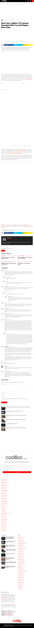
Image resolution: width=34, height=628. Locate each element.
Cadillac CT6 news (16, 225)
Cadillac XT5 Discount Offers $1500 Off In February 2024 (8, 264)
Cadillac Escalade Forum (4, 501)
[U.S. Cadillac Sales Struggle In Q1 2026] (3, 426)
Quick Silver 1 (7, 346)
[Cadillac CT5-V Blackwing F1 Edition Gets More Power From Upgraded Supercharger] (3, 409)
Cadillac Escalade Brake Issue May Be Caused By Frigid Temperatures (11, 562)
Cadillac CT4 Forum (3, 483)
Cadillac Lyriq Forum (3, 508)
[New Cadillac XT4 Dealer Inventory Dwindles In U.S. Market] (3, 414)
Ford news (6, 615)
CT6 (29, 47)
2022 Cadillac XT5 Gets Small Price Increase (24, 264)
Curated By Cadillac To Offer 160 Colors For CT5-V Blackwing (25, 258)
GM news (6, 612)
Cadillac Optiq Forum (4, 511)
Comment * (3, 384)
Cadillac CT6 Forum (3, 493)
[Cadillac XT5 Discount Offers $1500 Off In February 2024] (8, 261)
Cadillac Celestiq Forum (4, 482)
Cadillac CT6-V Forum (4, 495)
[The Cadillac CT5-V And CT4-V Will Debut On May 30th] (8, 255)
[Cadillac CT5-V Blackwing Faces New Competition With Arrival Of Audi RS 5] (3, 568)
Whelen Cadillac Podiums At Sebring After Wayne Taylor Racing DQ (16, 427)
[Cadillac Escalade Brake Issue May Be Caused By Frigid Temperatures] (3, 564)
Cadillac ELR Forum (3, 500)
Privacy (13, 626)
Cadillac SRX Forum (3, 514)
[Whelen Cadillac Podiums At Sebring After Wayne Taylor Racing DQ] (3, 430)
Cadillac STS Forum (3, 516)
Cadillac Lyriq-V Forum (4, 509)
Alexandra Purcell (5, 20)
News (2, 626)
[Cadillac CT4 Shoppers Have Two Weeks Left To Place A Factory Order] (3, 418)
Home (2, 4)
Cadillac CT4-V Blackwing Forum (5, 485)
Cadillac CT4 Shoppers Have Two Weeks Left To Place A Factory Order (16, 415)
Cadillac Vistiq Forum (3, 521)
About (7, 626)
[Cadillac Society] (4, 2)
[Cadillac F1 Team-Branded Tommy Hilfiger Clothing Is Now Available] (3, 422)
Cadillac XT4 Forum (3, 526)
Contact (10, 626)
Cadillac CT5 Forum (3, 488)
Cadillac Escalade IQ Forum (4, 503)
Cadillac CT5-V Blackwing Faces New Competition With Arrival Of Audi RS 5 (11, 567)
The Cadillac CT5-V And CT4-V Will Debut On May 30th (7, 258)
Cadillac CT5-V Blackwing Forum (5, 490)
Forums (5, 626)
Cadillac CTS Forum (3, 496)
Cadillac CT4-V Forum (4, 487)
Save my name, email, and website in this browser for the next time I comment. (14, 398)
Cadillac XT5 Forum (3, 527)
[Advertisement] (17, 12)
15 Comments (19, 20)
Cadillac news (3, 598)
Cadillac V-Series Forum (4, 519)
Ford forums (11, 615)
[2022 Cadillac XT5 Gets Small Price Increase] (25, 261)
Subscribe (2, 225)
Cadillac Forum (3, 506)
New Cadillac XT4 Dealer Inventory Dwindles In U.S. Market (14, 411)
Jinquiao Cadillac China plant (21, 150)
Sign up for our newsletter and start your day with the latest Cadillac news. (17, 462)
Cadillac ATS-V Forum (4, 480)
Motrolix (12, 604)
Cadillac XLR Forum (3, 522)
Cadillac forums (26, 226)
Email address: (3, 248)
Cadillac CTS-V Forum (4, 498)
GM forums (11, 612)
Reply (5, 275)
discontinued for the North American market (14, 153)
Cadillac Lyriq (30, 79)
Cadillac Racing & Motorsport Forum (5, 513)
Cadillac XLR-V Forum (4, 524)
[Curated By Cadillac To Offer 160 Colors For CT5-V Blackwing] (25, 255)
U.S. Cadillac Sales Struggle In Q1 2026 (11, 423)
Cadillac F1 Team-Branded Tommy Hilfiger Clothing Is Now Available (16, 419)
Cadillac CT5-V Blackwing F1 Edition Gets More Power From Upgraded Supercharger (18, 407)
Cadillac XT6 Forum (3, 529)
